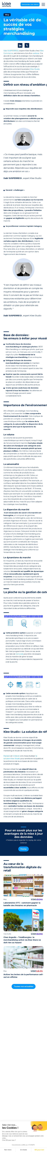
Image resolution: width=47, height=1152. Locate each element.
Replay (23, 849)
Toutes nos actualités (23, 986)
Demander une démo (30, 4)
